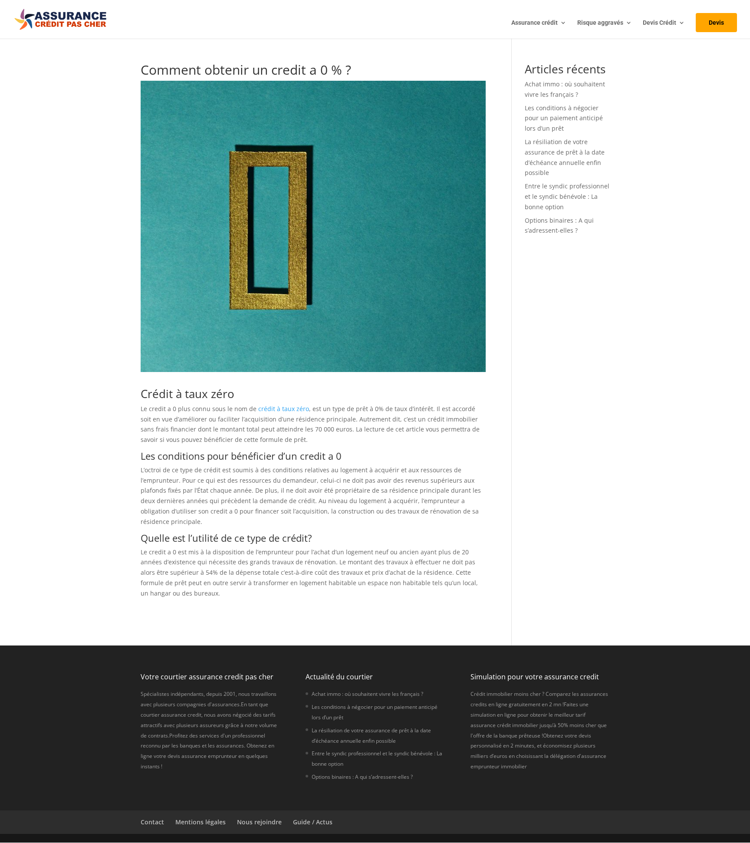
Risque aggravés (600, 23)
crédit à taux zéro (283, 409)
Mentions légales (200, 822)
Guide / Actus (312, 822)
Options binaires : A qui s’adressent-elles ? (362, 776)
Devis (716, 22)
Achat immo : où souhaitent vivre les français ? (367, 694)
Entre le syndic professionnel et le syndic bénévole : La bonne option (567, 196)
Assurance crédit (534, 23)
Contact (152, 822)
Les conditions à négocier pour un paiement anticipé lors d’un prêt (564, 118)
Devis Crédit (659, 23)
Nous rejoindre (259, 822)
